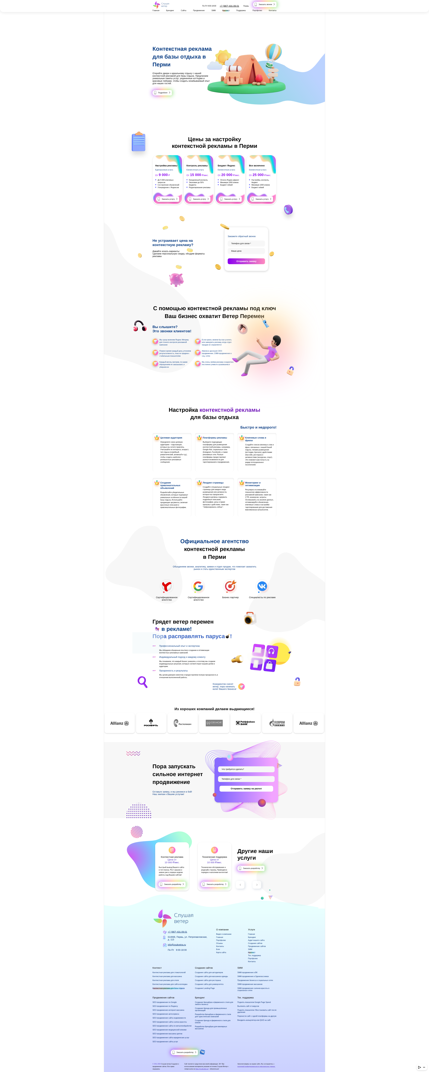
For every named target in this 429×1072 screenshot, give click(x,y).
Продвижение (199, 10)
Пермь (246, 6)
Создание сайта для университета (209, 984)
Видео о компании (223, 934)
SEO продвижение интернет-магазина (168, 1010)
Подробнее (162, 93)
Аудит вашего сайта (256, 940)
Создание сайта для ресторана (208, 980)
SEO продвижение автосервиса (165, 1014)
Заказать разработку (172, 884)
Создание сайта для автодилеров (209, 972)
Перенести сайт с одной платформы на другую (256, 1016)
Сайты (183, 10)
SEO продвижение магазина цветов (167, 1034)
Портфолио (257, 10)
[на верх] (4, 1067)
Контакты (273, 10)
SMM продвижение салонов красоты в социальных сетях (253, 989)
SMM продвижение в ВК (247, 972)
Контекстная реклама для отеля (165, 980)
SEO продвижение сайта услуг (165, 1042)
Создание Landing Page (205, 988)
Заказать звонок (265, 4)
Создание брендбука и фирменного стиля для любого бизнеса (214, 1003)
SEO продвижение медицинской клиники (169, 1030)
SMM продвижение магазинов (249, 984)
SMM (213, 10)
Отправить (246, 261)
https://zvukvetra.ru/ (201, 1069)
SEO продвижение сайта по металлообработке (172, 1026)
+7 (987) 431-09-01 (229, 6)
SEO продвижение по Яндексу (165, 1006)
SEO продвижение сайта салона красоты (169, 1022)
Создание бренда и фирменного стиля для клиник (212, 1022)
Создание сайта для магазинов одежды (211, 976)
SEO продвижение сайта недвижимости (169, 1018)
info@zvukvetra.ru (177, 944)
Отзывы (219, 943)
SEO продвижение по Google (164, 1002)
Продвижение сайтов (257, 946)
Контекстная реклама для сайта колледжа (169, 984)
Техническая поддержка (172, 857)
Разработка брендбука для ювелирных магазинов (211, 1028)
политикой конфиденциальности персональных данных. (256, 1066)
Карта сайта (221, 952)
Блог (218, 949)
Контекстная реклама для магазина (167, 976)
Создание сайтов (255, 943)
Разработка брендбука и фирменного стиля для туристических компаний (213, 1015)
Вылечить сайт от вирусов (248, 1006)
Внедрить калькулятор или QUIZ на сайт (254, 1020)
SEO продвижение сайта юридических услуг (170, 1038)
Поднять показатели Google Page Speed (254, 1002)
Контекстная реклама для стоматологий (169, 972)
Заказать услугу (168, 199)
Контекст (226, 10)
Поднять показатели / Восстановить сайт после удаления (257, 1011)
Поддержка (241, 10)
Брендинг (170, 10)
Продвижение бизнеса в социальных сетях (255, 980)
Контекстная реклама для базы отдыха (168, 988)
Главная (155, 10)
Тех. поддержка (254, 955)
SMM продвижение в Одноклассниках (253, 976)
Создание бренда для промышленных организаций (211, 1009)
